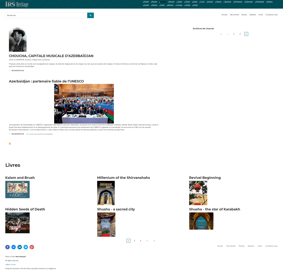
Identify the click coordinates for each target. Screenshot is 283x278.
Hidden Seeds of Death (25, 209)
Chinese (218, 2)
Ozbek (195, 5)
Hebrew (154, 5)
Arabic (195, 2)
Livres (260, 15)
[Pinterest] (32, 247)
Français (163, 2)
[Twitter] (26, 247)
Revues (244, 15)
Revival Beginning (205, 178)
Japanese (227, 2)
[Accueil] (16, 4)
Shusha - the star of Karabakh (214, 209)
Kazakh (146, 5)
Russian (154, 2)
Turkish (187, 2)
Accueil (224, 15)
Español (210, 2)
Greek (162, 5)
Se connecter (30, 134)
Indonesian (249, 2)
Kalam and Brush (20, 178)
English (146, 2)
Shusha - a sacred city (116, 209)
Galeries (253, 15)
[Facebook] (7, 247)
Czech (202, 2)
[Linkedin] (19, 247)
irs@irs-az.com (10, 265)
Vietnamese (260, 2)
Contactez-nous (271, 15)
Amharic (270, 2)
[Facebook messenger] (13, 247)
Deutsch (171, 2)
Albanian (170, 5)
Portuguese (238, 2)
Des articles (234, 15)
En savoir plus (18, 71)
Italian (179, 2)
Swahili (187, 5)
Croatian (179, 5)
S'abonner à (10, 144)
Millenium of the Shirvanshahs (123, 178)
